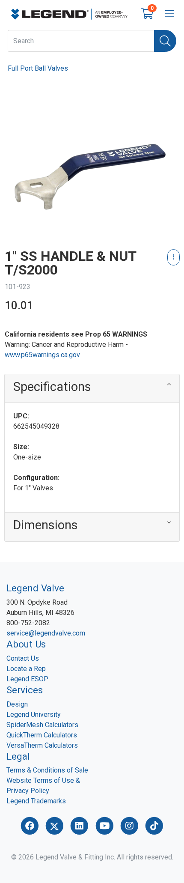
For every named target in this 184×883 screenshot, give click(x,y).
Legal (18, 756)
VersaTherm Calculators (42, 745)
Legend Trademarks (36, 801)
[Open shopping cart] (147, 15)
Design (17, 704)
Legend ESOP (27, 679)
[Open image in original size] (69, 13)
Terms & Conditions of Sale (47, 770)
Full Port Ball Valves (38, 68)
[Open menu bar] (170, 14)
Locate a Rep (26, 669)
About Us (26, 644)
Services (24, 689)
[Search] (165, 41)
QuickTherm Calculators (41, 735)
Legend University (33, 714)
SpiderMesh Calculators (42, 725)
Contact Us (22, 658)
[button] (92, 388)
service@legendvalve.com (45, 633)
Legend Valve (35, 588)
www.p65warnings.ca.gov (42, 355)
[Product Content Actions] (173, 257)
